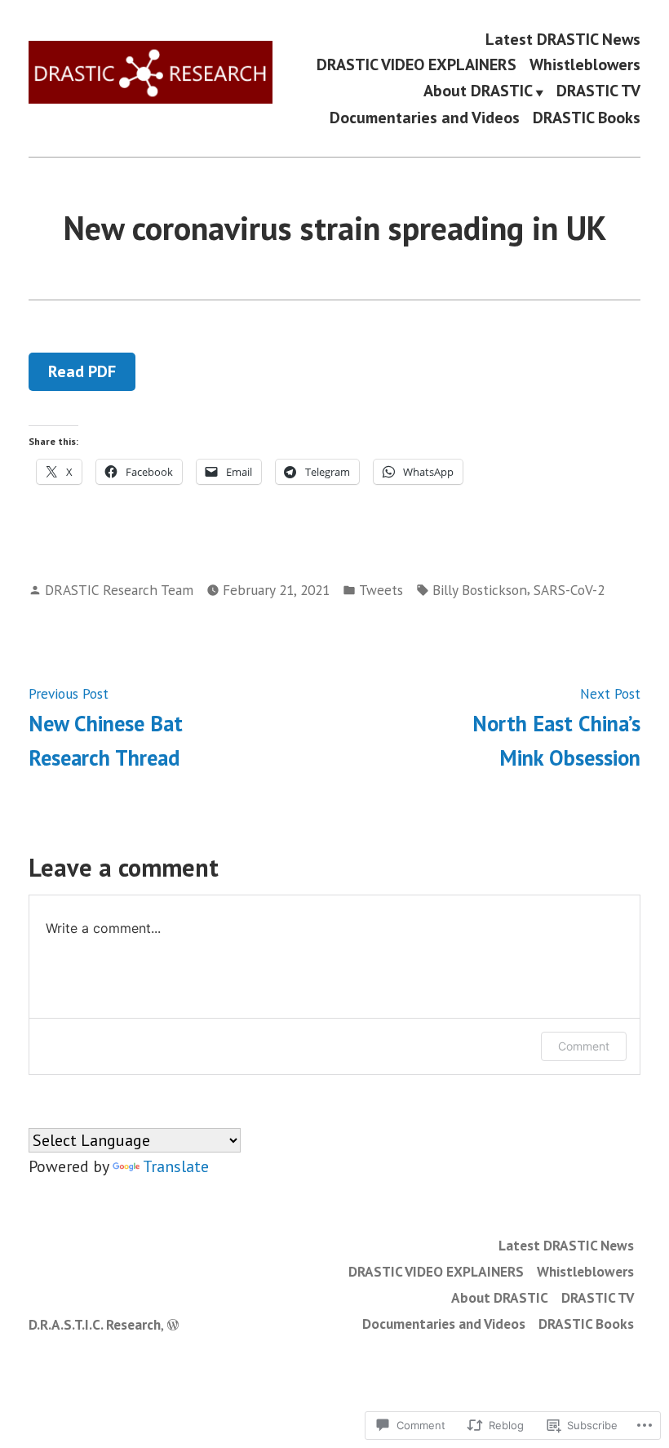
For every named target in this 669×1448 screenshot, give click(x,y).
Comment (583, 1046)
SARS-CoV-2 (569, 589)
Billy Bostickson (479, 589)
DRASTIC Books (586, 118)
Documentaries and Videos (425, 118)
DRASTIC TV (598, 91)
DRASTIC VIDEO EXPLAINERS (416, 65)
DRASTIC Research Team (119, 589)
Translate (176, 1166)
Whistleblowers (584, 65)
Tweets (381, 589)
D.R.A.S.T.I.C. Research (95, 1324)
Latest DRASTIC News (562, 39)
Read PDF (82, 371)
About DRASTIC (478, 91)
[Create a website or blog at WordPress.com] (173, 1324)
